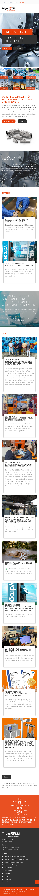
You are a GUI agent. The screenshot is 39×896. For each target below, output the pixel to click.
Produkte (5, 854)
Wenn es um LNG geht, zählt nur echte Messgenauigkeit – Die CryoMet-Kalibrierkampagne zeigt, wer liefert (19, 520)
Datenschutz (6, 891)
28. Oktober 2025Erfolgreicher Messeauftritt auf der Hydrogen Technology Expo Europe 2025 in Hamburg (19, 607)
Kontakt (21, 2)
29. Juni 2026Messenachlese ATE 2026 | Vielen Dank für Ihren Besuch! (19, 418)
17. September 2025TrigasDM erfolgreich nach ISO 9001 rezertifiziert (19, 694)
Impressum (20, 891)
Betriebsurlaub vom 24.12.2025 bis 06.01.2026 (18, 564)
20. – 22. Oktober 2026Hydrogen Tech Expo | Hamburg (19, 264)
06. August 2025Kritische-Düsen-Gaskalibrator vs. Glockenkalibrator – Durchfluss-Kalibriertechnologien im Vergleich (19, 744)
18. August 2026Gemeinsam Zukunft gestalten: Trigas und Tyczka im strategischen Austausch (18, 362)
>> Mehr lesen (9, 235)
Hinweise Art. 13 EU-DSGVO (11, 893)
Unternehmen (7, 871)
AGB (13, 891)
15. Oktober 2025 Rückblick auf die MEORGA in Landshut (18, 650)
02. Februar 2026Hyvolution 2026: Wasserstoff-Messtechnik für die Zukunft (18, 464)
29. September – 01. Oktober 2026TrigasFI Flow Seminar (19, 220)
